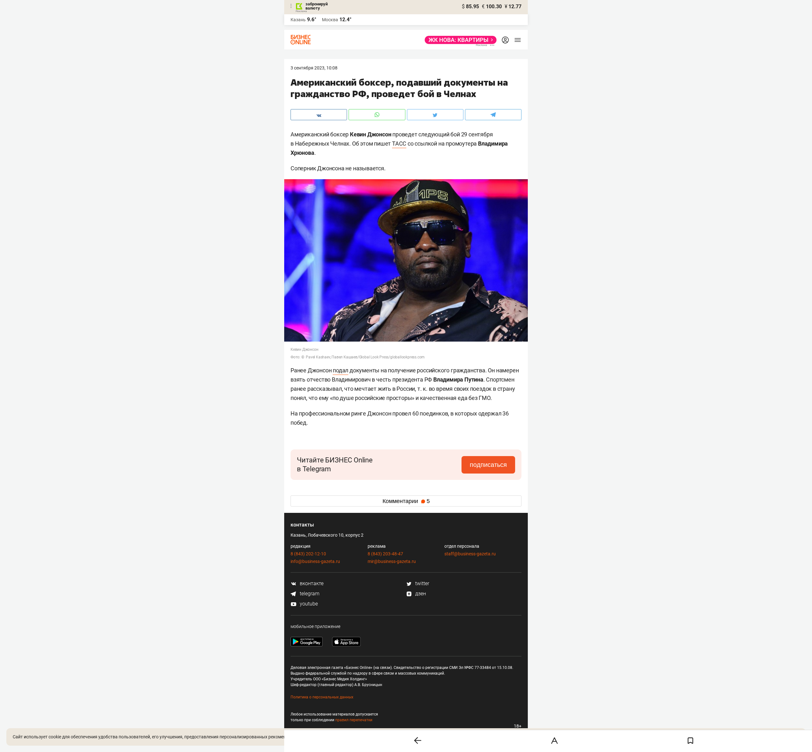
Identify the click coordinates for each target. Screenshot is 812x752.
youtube (308, 604)
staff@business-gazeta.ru (470, 553)
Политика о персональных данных (322, 697)
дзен (420, 594)
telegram (308, 594)
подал (340, 370)
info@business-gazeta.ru (315, 561)
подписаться (488, 464)
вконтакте (311, 583)
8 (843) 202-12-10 (308, 553)
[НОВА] (459, 40)
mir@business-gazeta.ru (392, 561)
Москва (330, 19)
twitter (421, 583)
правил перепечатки (353, 720)
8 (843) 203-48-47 (385, 553)
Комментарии (406, 501)
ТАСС (399, 143)
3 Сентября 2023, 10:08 (314, 67)
